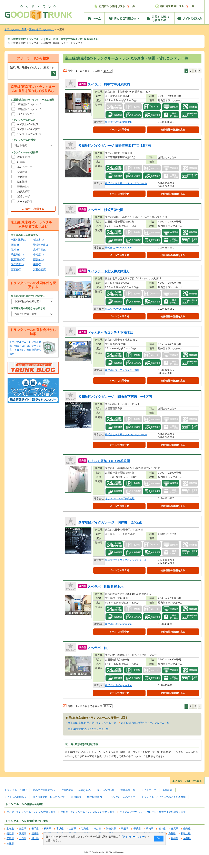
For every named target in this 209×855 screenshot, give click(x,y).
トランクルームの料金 (23, 139)
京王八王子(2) (18, 239)
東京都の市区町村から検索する (28, 295)
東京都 (97, 828)
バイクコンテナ (25, 114)
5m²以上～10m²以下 (28, 129)
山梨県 (187, 828)
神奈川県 (111, 828)
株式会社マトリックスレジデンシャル (126, 183)
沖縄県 (10, 843)
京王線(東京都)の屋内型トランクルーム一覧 (92, 722)
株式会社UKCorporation (118, 122)
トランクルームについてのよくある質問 (163, 797)
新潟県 (22, 833)
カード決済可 (24, 201)
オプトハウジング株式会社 (120, 498)
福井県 (35, 833)
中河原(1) (38, 254)
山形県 (72, 828)
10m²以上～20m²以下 (29, 134)
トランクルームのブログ (121, 797)
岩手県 (35, 828)
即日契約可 (23, 186)
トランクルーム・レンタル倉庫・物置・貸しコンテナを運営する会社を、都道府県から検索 (25, 347)
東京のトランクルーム (41, 29)
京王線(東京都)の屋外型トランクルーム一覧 (145, 722)
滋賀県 (172, 833)
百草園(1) (16, 269)
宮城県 (60, 828)
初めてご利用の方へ (44, 790)
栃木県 (162, 828)
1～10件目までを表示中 (89, 70)
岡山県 (35, 838)
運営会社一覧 (127, 790)
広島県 (10, 838)
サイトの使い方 (105, 790)
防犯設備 (22, 181)
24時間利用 (23, 157)
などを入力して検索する (32, 67)
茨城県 (149, 828)
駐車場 (21, 161)
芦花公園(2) (39, 269)
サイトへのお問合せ (15, 797)
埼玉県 (124, 828)
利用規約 (76, 797)
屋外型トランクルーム (29, 109)
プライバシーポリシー (132, 836)
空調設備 (22, 171)
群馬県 (174, 828)
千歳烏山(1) (17, 254)
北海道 (10, 828)
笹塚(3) (15, 244)
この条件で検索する (33, 208)
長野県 (10, 833)
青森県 (22, 828)
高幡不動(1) (39, 249)
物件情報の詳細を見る (173, 129)
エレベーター (24, 166)
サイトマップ (148, 790)
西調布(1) (38, 259)
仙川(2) (15, 249)
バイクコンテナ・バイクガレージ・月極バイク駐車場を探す (153, 811)
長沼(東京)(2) (18, 259)
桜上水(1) (38, 239)
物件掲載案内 (94, 797)
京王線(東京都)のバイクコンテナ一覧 (88, 729)
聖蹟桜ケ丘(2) (41, 244)
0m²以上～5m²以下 (27, 124)
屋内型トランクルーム (29, 104)
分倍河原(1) (17, 264)
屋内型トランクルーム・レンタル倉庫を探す (31, 811)
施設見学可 (23, 191)
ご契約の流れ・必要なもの (76, 790)
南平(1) (37, 264)
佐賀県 (187, 838)
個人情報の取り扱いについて (49, 797)
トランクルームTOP (15, 29)
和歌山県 (186, 833)
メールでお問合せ (119, 129)
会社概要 (167, 790)
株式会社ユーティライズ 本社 (122, 370)
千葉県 (137, 828)
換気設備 (22, 176)
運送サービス (24, 196)
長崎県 (174, 838)
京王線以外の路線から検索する (28, 308)
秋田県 (47, 828)
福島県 (85, 828)
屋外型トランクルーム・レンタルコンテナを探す (88, 811)
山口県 (22, 838)
